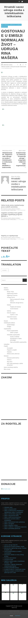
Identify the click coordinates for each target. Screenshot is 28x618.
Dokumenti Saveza (12, 317)
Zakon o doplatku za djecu (11, 525)
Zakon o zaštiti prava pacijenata (12, 517)
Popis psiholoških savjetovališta (18, 342)
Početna (6, 288)
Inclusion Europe (8, 559)
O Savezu (6, 289)
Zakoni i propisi (14, 332)
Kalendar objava (11, 312)
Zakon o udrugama (9, 523)
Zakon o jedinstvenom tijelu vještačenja (14, 522)
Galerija (9, 311)
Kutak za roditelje (14, 336)
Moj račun (9, 361)
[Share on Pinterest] (26, 65)
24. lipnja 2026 (20, 239)
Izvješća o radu (14, 314)
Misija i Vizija (10, 291)
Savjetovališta (7, 328)
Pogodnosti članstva (12, 295)
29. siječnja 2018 (7, 68)
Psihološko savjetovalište (13, 334)
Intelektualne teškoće (9, 322)
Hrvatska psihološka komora (11, 567)
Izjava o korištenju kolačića (11, 367)
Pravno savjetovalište (12, 330)
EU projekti (10, 348)
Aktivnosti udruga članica (11, 24)
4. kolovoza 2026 (20, 210)
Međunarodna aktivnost (13, 353)
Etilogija (9, 326)
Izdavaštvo (6, 344)
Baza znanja (7, 369)
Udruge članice (11, 297)
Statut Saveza (13, 318)
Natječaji (9, 352)
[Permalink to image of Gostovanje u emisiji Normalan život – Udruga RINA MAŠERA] (2, 72)
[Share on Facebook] (18, 65)
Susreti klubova (14, 308)
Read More (17, 615)
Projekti (6, 346)
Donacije (6, 356)
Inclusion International (10, 558)
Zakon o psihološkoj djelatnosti (12, 528)
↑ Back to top (14, 607)
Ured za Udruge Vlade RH (11, 545)
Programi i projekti (12, 350)
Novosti (4, 26)
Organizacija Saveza (12, 293)
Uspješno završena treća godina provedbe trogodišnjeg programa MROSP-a (11, 214)
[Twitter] (22, 1)
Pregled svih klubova (15, 307)
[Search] (3, 1)
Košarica (9, 359)
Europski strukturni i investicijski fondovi (14, 569)
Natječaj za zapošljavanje (9, 235)
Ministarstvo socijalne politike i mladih (14, 546)
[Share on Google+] (23, 65)
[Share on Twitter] (20, 65)
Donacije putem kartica (13, 358)
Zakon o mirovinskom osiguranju (12, 514)
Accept (11, 615)
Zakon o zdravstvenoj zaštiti (11, 515)
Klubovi (9, 305)
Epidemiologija (11, 324)
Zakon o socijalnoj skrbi (10, 509)
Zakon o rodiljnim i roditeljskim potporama (15, 527)
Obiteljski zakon (8, 507)
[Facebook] (19, 1)
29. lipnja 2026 (20, 219)
